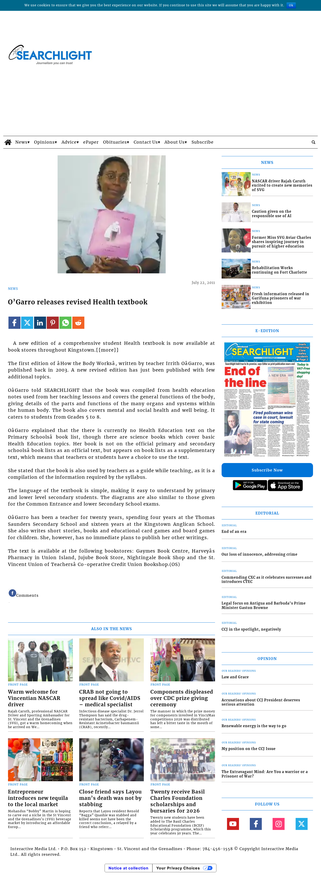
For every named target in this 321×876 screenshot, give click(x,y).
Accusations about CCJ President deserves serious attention (261, 702)
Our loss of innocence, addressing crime (260, 554)
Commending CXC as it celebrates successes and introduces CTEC (267, 579)
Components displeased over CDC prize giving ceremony (181, 698)
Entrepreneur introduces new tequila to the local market (38, 798)
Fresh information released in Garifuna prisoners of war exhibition (280, 298)
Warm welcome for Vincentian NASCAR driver (34, 698)
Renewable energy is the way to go (254, 726)
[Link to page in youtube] (233, 824)
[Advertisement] (160, 101)
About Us (174, 142)
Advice (69, 142)
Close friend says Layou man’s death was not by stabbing (110, 798)
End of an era (234, 532)
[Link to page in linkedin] (40, 323)
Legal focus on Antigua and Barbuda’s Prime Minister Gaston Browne (264, 605)
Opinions (44, 142)
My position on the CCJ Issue (249, 749)
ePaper (91, 142)
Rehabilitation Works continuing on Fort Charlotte (279, 270)
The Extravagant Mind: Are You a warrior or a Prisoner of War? (265, 774)
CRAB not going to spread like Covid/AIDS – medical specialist (110, 698)
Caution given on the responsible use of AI (272, 213)
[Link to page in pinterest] (53, 323)
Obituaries (115, 142)
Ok (291, 5)
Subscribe (203, 142)
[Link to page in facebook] (14, 323)
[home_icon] (8, 142)
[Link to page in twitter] (27, 323)
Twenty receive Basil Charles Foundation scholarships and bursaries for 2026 (177, 801)
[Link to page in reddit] (78, 323)
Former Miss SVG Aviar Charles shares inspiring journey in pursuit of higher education (281, 242)
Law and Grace (235, 677)
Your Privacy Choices (178, 868)
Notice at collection (129, 868)
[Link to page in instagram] (279, 824)
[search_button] (313, 142)
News (21, 142)
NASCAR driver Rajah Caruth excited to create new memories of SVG (282, 185)
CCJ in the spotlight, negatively (251, 629)
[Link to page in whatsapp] (65, 323)
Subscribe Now (267, 470)
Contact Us (146, 142)
